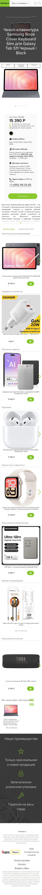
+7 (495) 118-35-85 (20, 185)
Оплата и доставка (22, 860)
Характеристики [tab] (26, 229)
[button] (35, 3)
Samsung (14, 23)
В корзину (23, 196)
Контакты (22, 864)
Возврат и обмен (22, 868)
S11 (25, 23)
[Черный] (11, 133)
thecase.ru (5, 3)
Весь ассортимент (20, 3)
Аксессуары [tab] (9, 229)
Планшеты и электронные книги (18, 17)
